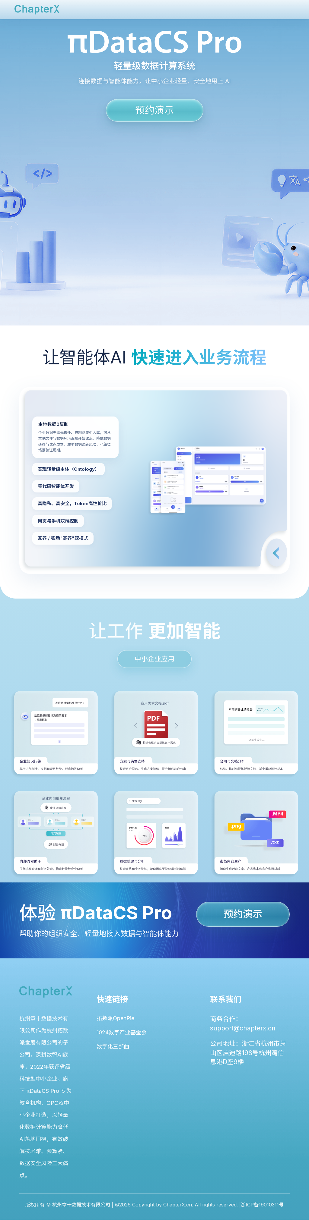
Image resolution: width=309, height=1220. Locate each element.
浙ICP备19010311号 (262, 1205)
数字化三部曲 (113, 1046)
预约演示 (154, 110)
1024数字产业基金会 (122, 1032)
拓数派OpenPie (115, 1018)
